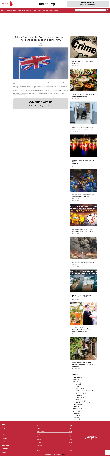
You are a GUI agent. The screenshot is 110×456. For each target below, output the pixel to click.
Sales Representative (82, 403)
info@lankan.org (91, 4)
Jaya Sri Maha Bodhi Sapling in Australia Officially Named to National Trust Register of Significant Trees (83, 329)
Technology (76, 413)
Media (77, 399)
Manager (78, 395)
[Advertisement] (55, 23)
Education (79, 388)
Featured (75, 379)
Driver (77, 386)
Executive (78, 392)
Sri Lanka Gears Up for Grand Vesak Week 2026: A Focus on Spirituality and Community (83, 161)
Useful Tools (5, 445)
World (74, 419)
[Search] (107, 10)
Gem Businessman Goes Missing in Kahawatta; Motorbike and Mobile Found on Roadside (83, 364)
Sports (75, 412)
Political (75, 410)
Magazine (75, 408)
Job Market (5, 448)
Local (74, 406)
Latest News (76, 404)
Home (3, 424)
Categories (5, 428)
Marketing (79, 397)
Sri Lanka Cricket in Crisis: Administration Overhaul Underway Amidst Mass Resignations (83, 196)
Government (79, 394)
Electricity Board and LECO (83, 390)
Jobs (74, 381)
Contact (4, 452)
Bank (77, 383)
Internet (78, 415)
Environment (76, 377)
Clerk (77, 385)
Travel (74, 417)
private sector (80, 401)
